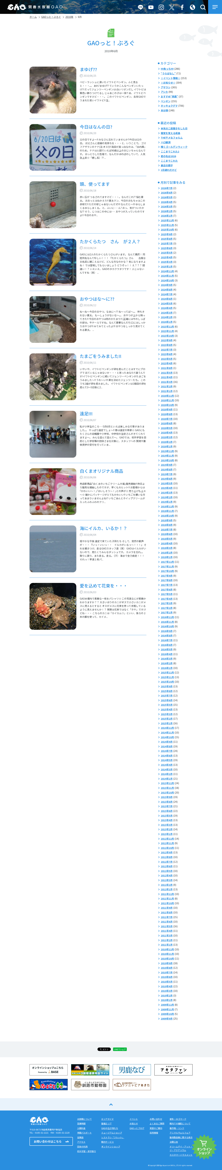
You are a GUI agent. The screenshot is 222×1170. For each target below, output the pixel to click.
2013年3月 (167, 824)
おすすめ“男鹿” (169, 96)
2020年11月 (167, 400)
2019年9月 (167, 465)
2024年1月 (167, 322)
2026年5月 (167, 197)
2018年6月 (167, 534)
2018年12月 (167, 506)
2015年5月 (167, 704)
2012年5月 (167, 871)
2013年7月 (167, 806)
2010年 (69, 17)
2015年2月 (167, 718)
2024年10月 (167, 280)
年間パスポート (84, 1132)
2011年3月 (167, 935)
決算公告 (174, 1141)
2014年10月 (167, 737)
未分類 (164, 110)
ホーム (33, 17)
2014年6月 (167, 755)
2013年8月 (167, 801)
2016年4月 (167, 654)
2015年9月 (167, 686)
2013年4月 (167, 820)
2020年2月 (167, 442)
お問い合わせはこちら (48, 1141)
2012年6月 (167, 866)
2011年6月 (167, 921)
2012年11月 (167, 843)
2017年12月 (167, 561)
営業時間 (81, 1123)
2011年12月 (167, 894)
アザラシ (165, 87)
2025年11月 (167, 225)
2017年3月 (167, 603)
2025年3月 (167, 262)
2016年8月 (167, 635)
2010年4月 (167, 986)
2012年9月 (167, 852)
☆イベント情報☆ (170, 78)
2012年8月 (167, 857)
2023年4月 (167, 363)
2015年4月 (167, 709)
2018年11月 (167, 511)
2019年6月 (167, 478)
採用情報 (154, 1132)
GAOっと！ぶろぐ (51, 17)
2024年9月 (167, 285)
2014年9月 (167, 741)
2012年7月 (167, 861)
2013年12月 (167, 783)
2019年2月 (167, 497)
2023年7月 (167, 349)
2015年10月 (167, 681)
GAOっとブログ (137, 1128)
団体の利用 (82, 1146)
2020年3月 (167, 437)
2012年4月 (167, 875)
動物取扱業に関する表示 (181, 1137)
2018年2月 (167, 552)
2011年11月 (167, 898)
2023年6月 (167, 354)
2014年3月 (167, 769)
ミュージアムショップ (111, 1132)
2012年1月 (167, 889)
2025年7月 (167, 243)
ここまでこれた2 (170, 151)
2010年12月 (167, 949)
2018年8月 (167, 525)
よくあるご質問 (157, 1123)
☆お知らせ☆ (168, 82)
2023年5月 (167, 359)
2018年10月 (167, 515)
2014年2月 (167, 774)
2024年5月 (167, 303)
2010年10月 (167, 958)
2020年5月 (167, 428)
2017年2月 (167, 608)
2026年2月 (167, 211)
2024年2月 (167, 317)
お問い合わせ (156, 1118)
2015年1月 (167, 723)
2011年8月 (167, 912)
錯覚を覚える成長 (170, 133)
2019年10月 (167, 460)
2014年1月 (167, 778)
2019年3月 (167, 492)
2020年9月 (167, 409)
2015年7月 (167, 695)
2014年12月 (167, 728)
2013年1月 (167, 834)
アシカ (164, 92)
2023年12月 (167, 326)
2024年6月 (167, 298)
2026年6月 (167, 192)
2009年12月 (167, 1004)
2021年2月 (167, 386)
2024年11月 (167, 275)
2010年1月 (167, 1000)
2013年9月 (167, 797)
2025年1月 (167, 266)
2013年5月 (167, 815)
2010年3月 (167, 991)
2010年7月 (167, 972)
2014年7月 (167, 751)
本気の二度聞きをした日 (174, 128)
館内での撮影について (180, 1123)
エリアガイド (107, 1118)
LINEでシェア (120, 1049)
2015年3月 (167, 714)
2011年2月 (167, 940)
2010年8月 (167, 967)
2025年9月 (167, 234)
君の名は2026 (168, 156)
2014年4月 (167, 764)
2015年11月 (167, 677)
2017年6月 (167, 589)
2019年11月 (167, 455)
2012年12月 (167, 838)
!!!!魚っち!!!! (167, 68)
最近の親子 (167, 165)
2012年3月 (167, 880)
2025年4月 (167, 257)
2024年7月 (167, 294)
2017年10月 (167, 571)
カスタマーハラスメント (181, 1154)
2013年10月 (167, 792)
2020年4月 (167, 432)
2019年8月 (167, 469)
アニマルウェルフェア (180, 1132)
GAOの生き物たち (109, 1128)
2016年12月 (167, 617)
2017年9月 (167, 575)
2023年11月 (167, 331)
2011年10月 (167, 903)
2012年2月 (167, 885)
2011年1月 (167, 944)
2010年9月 (167, 963)
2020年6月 (167, 423)
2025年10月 (167, 229)
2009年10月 (167, 1014)
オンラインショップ (110, 1146)
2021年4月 (167, 377)
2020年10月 (167, 405)
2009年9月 (167, 1018)
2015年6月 (167, 700)
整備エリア (106, 1123)
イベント (134, 1118)
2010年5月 (167, 981)
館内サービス (107, 1141)
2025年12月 (167, 220)
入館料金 (81, 1128)
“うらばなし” (168, 73)
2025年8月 (167, 238)
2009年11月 (167, 1009)
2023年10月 (167, 335)
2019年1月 (167, 501)
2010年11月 (167, 954)
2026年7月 (167, 188)
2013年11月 (167, 788)
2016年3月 (167, 658)
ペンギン (165, 101)
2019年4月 (167, 488)
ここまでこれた (169, 160)
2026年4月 (167, 202)
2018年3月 (167, 548)
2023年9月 (167, 340)
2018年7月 (167, 529)
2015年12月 (167, 672)
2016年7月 (167, 640)
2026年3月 (167, 206)
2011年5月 (167, 926)
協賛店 (80, 1137)
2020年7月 (167, 419)
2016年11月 (167, 622)
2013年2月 (167, 829)
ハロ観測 (165, 142)
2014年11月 (167, 732)
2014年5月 (167, 760)
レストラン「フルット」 (112, 1137)
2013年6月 (167, 811)
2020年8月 (167, 414)
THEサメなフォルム (172, 137)
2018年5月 (167, 538)
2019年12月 (167, 451)
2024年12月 (167, 271)
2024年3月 (167, 312)
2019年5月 (167, 483)
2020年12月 (167, 395)
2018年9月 (167, 520)
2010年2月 (167, 995)
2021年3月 (167, 382)
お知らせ (134, 1123)
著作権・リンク (177, 1128)
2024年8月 (167, 289)
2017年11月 (167, 566)
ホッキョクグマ (169, 105)
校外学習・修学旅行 (86, 1151)
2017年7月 (167, 585)
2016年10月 (167, 626)
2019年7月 (167, 474)
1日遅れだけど (169, 170)
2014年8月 (167, 746)
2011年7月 (167, 917)
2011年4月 (167, 930)
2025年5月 (167, 252)
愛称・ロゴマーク (178, 1118)
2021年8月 (167, 368)
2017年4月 (167, 598)
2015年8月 (167, 691)
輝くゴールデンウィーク (174, 147)
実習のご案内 (156, 1128)
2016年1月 (167, 668)
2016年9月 (167, 631)
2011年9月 (167, 907)
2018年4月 (167, 543)
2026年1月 (167, 215)
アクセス (81, 1141)
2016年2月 (167, 663)
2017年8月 (167, 580)
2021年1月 (167, 391)
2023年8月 (167, 345)
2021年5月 (167, 372)
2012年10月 (167, 848)
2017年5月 (167, 594)
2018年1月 (167, 557)
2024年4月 (167, 308)
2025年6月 (167, 248)
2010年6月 (167, 977)
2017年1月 (167, 612)
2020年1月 (167, 446)
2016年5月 (167, 649)
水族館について (84, 1118)
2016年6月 (167, 645)
